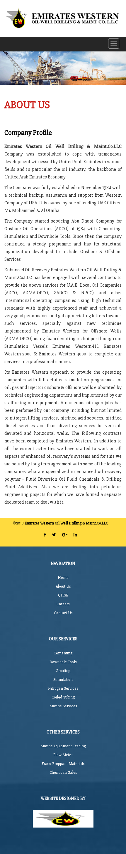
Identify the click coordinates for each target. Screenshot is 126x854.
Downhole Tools (63, 661)
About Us (63, 586)
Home (63, 577)
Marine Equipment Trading (63, 745)
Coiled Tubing (63, 697)
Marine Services (63, 705)
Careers (63, 603)
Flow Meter (63, 754)
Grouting (63, 670)
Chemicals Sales (63, 772)
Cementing (63, 653)
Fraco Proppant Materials (63, 763)
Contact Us (63, 612)
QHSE (63, 595)
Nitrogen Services (63, 688)
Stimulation (63, 679)
